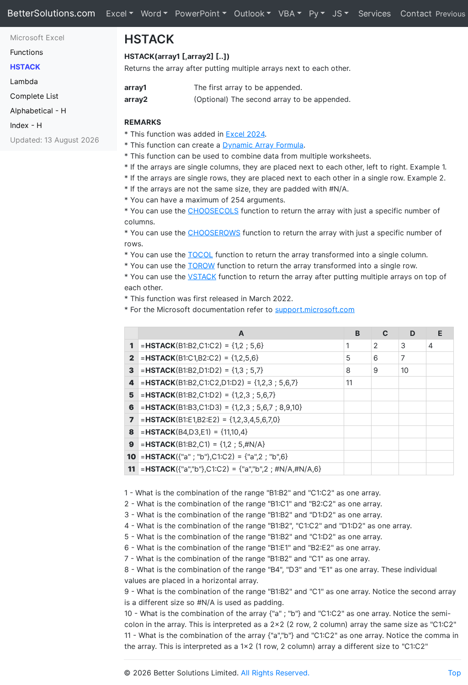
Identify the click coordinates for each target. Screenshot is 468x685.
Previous (450, 13)
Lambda (24, 81)
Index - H (26, 125)
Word (151, 13)
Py (314, 13)
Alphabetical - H (38, 110)
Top (454, 672)
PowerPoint (197, 13)
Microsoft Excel (37, 37)
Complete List (34, 96)
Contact (415, 13)
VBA (286, 13)
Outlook (249, 13)
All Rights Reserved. (275, 672)
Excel (116, 13)
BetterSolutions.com (51, 13)
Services (373, 13)
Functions (26, 52)
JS (337, 13)
